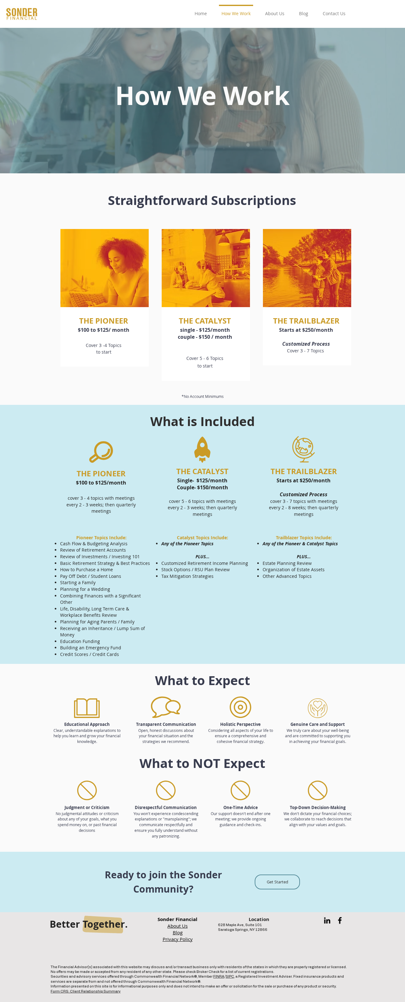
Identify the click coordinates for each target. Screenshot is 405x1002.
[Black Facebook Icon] (339, 920)
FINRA (218, 976)
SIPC (230, 976)
